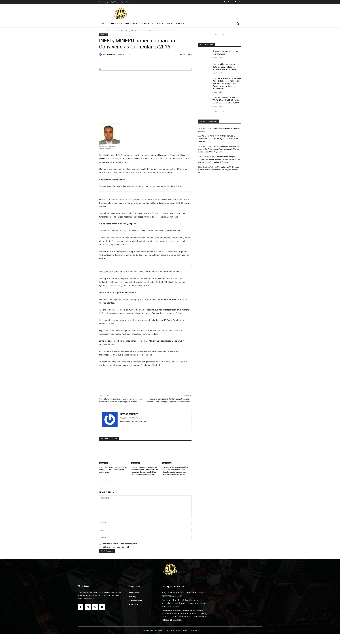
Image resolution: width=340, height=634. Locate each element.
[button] (238, 23)
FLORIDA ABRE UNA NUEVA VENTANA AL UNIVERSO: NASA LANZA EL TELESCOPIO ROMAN (225, 100)
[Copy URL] (166, 61)
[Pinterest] (129, 61)
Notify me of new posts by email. (115, 547)
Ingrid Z (201, 136)
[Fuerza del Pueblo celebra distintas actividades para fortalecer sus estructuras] (113, 454)
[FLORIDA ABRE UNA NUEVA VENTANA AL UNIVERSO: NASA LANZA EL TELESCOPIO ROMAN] (204, 100)
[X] (232, 1)
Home (101, 31)
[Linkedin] (135, 61)
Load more (218, 111)
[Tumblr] (141, 61)
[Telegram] (154, 61)
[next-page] (105, 481)
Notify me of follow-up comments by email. (120, 544)
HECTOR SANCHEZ (109, 54)
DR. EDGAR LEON (204, 128)
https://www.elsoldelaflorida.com (132, 418)
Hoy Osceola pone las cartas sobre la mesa (184, 592)
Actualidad (109, 31)
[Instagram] (228, 1)
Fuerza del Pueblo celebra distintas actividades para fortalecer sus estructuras (113, 469)
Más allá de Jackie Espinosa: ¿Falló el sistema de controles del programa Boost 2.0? (219, 170)
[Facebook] (224, 1)
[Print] (172, 61)
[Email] (160, 61)
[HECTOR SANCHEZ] (101, 54)
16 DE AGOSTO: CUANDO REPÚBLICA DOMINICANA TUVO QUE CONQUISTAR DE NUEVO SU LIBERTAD (218, 139)
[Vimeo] (235, 1)
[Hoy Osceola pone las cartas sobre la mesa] (204, 54)
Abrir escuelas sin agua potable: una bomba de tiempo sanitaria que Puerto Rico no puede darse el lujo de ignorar (219, 149)
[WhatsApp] (148, 61)
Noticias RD (119, 31)
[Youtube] (239, 1)
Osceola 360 (167, 596)
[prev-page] (100, 481)
